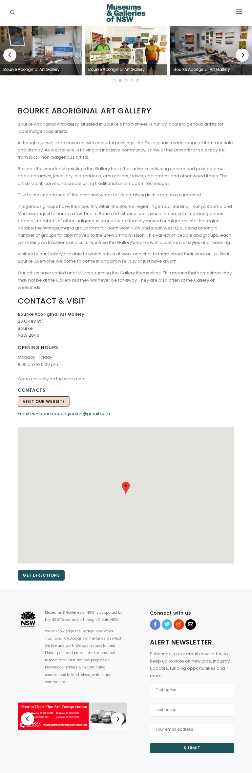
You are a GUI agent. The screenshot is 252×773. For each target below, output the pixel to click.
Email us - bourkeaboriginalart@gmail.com (64, 413)
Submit (192, 748)
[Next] (242, 55)
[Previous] (9, 55)
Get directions (41, 575)
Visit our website (44, 401)
